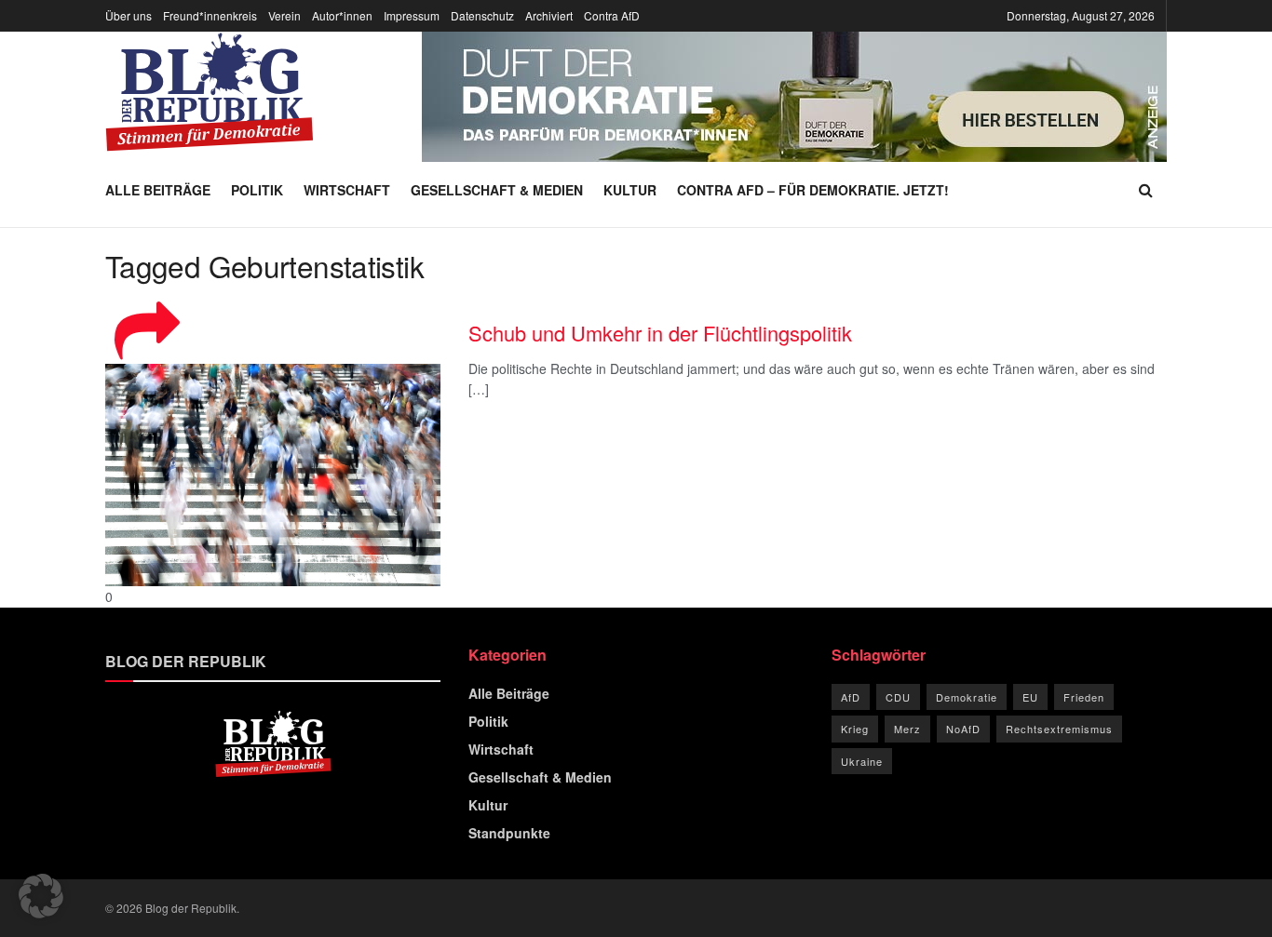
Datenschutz (482, 15)
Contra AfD (612, 15)
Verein (284, 15)
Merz (907, 728)
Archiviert (549, 15)
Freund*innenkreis (210, 15)
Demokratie (966, 696)
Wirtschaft (347, 190)
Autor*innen (342, 15)
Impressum (412, 15)
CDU (898, 696)
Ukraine (862, 761)
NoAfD (963, 728)
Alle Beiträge (157, 190)
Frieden (1083, 696)
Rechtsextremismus (1059, 728)
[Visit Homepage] (209, 92)
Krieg (855, 728)
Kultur (629, 190)
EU (1030, 696)
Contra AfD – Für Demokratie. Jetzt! (813, 190)
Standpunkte (509, 832)
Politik (257, 190)
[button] (41, 896)
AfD (850, 696)
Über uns (128, 15)
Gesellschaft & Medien (497, 190)
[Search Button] (1146, 190)
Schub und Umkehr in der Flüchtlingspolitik (660, 332)
